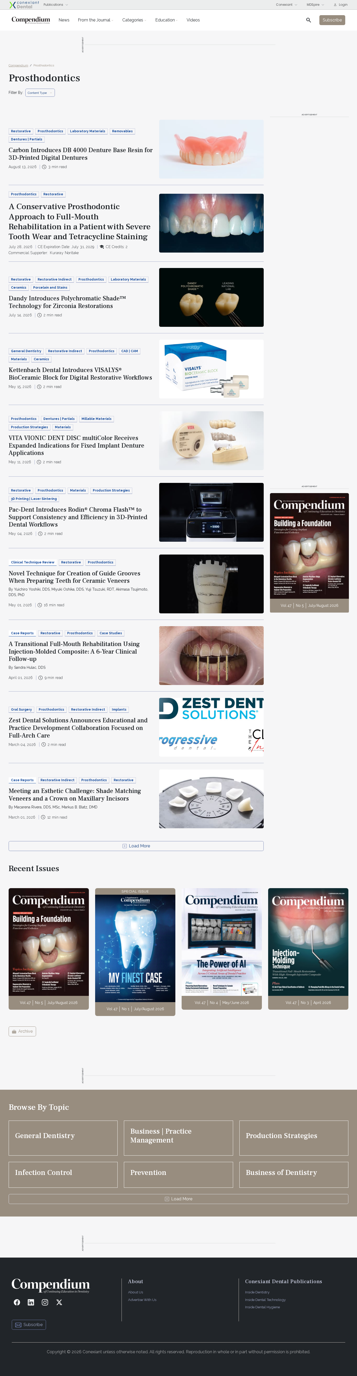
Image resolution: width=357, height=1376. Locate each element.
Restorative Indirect (55, 279)
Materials (19, 359)
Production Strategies (29, 427)
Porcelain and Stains (50, 287)
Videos (193, 20)
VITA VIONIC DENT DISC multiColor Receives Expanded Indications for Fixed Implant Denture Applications (76, 445)
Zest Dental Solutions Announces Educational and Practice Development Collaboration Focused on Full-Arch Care (78, 728)
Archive (25, 1031)
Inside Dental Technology (265, 1300)
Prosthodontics (43, 65)
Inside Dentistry (257, 1292)
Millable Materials (97, 419)
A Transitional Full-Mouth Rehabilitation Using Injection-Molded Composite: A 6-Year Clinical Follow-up (74, 651)
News (64, 20)
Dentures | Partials (26, 139)
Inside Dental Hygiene (262, 1307)
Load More (139, 845)
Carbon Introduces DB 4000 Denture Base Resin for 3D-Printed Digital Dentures (81, 154)
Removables (122, 131)
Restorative (21, 131)
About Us (135, 1292)
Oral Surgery (21, 709)
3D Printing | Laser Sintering (34, 499)
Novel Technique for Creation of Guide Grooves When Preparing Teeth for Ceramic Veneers (74, 577)
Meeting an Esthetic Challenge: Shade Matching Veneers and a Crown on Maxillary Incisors (75, 795)
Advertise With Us (142, 1300)
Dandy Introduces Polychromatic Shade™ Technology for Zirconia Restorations (67, 302)
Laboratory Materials (87, 131)
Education (165, 20)
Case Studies (111, 633)
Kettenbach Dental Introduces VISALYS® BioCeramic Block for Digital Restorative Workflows (80, 374)
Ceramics (18, 287)
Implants (119, 709)
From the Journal (94, 20)
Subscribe (33, 1324)
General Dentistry (26, 351)
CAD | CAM (129, 351)
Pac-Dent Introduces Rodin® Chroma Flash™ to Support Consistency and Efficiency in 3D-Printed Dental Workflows (78, 517)
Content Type (37, 93)
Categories (132, 20)
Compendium (18, 65)
